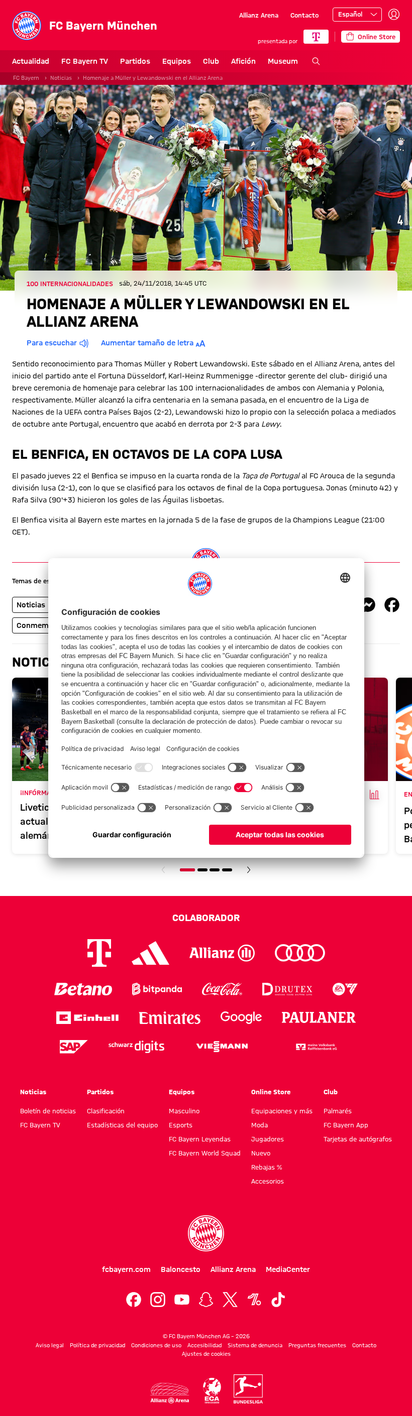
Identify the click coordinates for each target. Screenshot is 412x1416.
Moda (259, 1124)
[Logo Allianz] (222, 953)
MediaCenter (288, 1269)
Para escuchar (52, 343)
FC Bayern (26, 78)
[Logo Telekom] (99, 953)
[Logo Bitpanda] (157, 989)
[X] (230, 1300)
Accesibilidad (204, 1345)
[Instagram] (158, 1300)
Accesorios (267, 1181)
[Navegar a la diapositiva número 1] (187, 869)
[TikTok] (278, 1300)
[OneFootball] (254, 1300)
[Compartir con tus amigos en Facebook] (392, 605)
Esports (180, 1124)
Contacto (304, 15)
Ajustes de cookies (206, 1354)
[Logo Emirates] (169, 1017)
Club (211, 61)
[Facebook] (134, 1300)
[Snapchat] (206, 1300)
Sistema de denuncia (255, 1345)
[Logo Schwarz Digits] (136, 1047)
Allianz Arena (258, 15)
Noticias (61, 78)
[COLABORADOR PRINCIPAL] (316, 37)
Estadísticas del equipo (122, 1124)
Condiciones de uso (156, 1345)
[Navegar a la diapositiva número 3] (215, 869)
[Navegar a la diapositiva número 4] (227, 869)
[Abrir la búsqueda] (316, 61)
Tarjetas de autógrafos (358, 1138)
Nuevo (260, 1152)
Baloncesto (180, 1269)
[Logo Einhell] (87, 1017)
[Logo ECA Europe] (212, 1390)
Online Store (270, 1091)
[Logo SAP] (74, 1047)
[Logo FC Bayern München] (206, 1233)
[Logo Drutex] (287, 989)
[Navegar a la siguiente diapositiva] (248, 869)
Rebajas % (266, 1167)
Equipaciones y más (282, 1110)
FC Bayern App (346, 1124)
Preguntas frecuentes (317, 1345)
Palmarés (338, 1110)
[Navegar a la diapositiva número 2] (202, 869)
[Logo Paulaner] (319, 1017)
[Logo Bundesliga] (248, 1388)
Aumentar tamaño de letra (147, 343)
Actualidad (30, 61)
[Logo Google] (241, 1017)
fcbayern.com (126, 1269)
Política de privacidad (97, 1345)
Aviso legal (50, 1345)
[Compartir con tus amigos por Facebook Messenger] (368, 605)
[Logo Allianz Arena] (169, 1393)
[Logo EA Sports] (345, 989)
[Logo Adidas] (150, 952)
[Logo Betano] (83, 989)
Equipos (176, 61)
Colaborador (206, 918)
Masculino (184, 1110)
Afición (243, 61)
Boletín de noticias (48, 1110)
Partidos (135, 61)
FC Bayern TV (84, 61)
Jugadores (267, 1138)
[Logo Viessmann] (222, 1046)
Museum (283, 61)
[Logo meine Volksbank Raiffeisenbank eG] (315, 1047)
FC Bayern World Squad (205, 1152)
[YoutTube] (182, 1300)
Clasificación (106, 1110)
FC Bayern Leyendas (200, 1138)
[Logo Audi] (300, 953)
